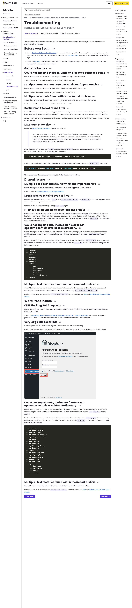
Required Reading (9, 24)
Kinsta (6, 58)
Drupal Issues (119, 59)
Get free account (121, 3)
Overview (6, 14)
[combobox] (67, 10)
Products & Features (10, 21)
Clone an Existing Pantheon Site (10, 113)
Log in (109, 3)
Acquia (6, 94)
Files (85, 294)
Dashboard (6, 117)
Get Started (8, 10)
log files (37, 61)
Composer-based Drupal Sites (10, 102)
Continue (104, 496)
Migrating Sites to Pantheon (9, 38)
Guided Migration (10, 42)
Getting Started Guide (10, 17)
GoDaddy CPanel (10, 97)
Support (41, 3)
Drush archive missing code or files (121, 74)
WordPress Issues (120, 119)
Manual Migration (10, 46)
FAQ (7, 90)
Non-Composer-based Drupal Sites (10, 107)
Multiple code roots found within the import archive (122, 40)
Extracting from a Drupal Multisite (10, 54)
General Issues (119, 13)
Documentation (27, 3)
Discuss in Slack (32, 33)
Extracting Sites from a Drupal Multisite (50, 192)
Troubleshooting (12, 87)
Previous (30, 496)
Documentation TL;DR (10, 28)
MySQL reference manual (41, 128)
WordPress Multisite (11, 49)
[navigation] (12, 64)
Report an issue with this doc (71, 33)
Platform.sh (8, 73)
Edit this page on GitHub (50, 33)
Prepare (8, 80)
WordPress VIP (9, 66)
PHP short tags (73, 55)
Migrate (8, 83)
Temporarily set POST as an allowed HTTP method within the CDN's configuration (59, 315)
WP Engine (7, 69)
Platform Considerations (8, 32)
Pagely (6, 62)
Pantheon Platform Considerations (44, 53)
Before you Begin (120, 10)
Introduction (10, 76)
